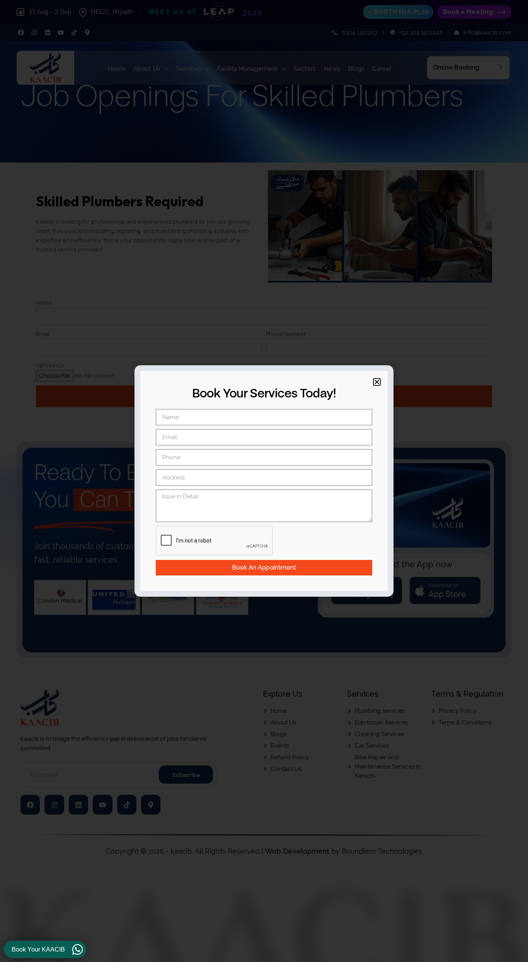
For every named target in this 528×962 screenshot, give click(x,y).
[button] (377, 382)
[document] (264, 481)
